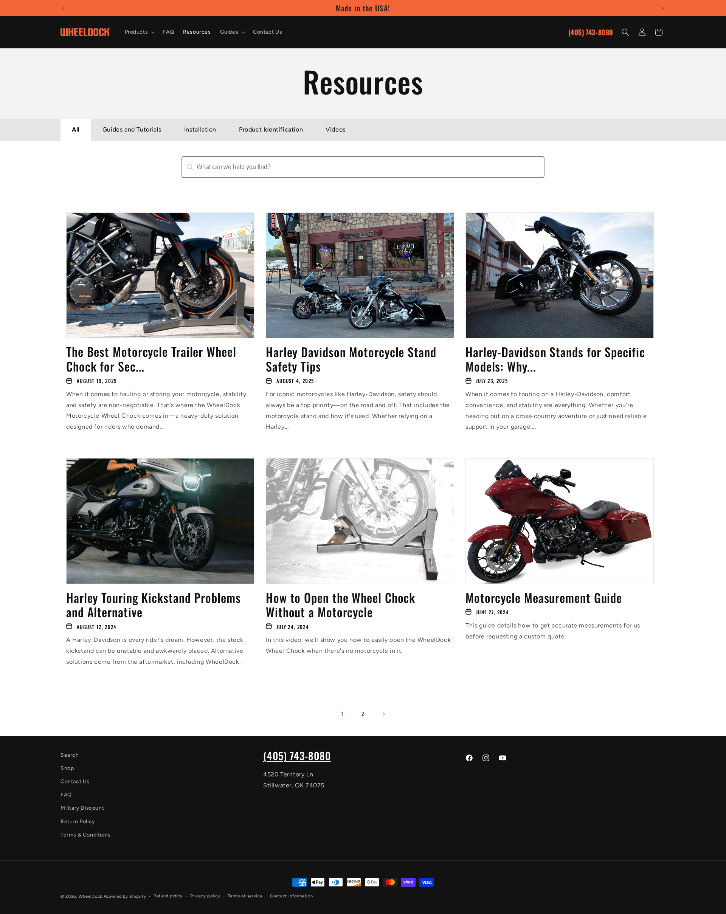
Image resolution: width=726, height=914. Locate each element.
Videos (336, 129)
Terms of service (245, 896)
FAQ (66, 795)
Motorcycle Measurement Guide (543, 597)
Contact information (291, 896)
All (76, 129)
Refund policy (168, 896)
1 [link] (342, 713)
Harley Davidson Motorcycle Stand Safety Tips (351, 359)
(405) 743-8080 (590, 32)
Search (192, 182)
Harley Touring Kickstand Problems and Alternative (153, 604)
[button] (139, 32)
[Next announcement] (663, 8)
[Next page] (383, 714)
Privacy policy (205, 896)
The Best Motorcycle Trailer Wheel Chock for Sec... (151, 359)
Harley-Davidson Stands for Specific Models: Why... (555, 359)
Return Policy (77, 821)
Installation (200, 129)
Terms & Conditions (85, 835)
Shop (67, 768)
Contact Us (75, 781)
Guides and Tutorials (131, 129)
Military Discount (82, 808)
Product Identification (271, 129)
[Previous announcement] (63, 8)
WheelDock (90, 896)
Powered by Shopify (125, 896)
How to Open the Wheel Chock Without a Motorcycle (340, 604)
